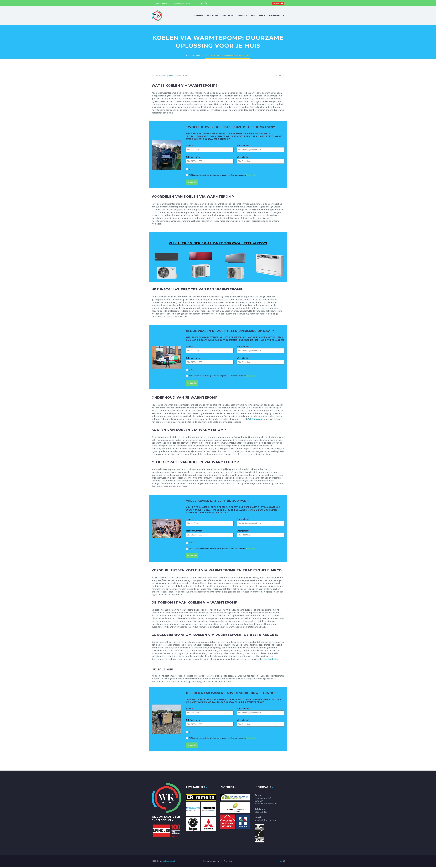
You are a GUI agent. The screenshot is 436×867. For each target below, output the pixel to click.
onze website (270, 658)
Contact (242, 16)
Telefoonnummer (194, 157)
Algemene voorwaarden (211, 861)
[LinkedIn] (202, 3)
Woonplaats (243, 157)
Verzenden (192, 182)
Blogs (262, 16)
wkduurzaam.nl (169, 861)
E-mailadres (243, 145)
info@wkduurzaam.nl (183, 3)
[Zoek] (284, 15)
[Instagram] (205, 3)
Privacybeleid (251, 175)
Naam (189, 145)
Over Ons (198, 16)
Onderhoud (228, 16)
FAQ (253, 16)
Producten (212, 16)
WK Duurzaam (255, 419)
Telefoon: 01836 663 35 (161, 3)
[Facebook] (199, 3)
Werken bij (277, 3)
